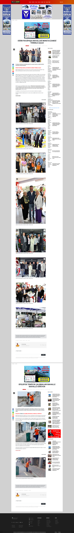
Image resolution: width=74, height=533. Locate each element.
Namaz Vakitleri (49, 521)
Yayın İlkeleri (13, 526)
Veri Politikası (13, 527)
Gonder (43, 354)
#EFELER (30, 490)
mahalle (21, 82)
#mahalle (20, 340)
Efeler (17, 415)
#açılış (26, 340)
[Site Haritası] (21, 522)
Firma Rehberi (48, 525)
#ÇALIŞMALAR (26, 490)
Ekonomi (39, 522)
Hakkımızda (13, 525)
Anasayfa (13, 20)
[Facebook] (12, 522)
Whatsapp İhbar (21, 526)
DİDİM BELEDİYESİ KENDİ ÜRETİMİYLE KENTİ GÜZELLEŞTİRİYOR (55, 56)
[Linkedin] (18, 522)
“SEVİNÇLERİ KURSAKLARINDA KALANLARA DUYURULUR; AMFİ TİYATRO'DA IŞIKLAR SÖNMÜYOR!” (56, 115)
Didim (16, 69)
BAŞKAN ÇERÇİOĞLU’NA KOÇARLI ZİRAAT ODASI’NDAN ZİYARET (56, 139)
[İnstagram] (15, 522)
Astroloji (56, 523)
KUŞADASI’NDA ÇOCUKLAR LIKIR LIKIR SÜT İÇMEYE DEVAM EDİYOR (56, 164)
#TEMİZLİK (17, 490)
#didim (29, 340)
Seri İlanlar (48, 524)
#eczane (23, 340)
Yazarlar (31, 521)
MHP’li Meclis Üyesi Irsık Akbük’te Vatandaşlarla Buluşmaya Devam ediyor (55, 61)
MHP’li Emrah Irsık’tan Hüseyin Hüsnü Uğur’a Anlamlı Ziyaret (56, 157)
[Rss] (19, 522)
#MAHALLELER (21, 490)
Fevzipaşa (19, 69)
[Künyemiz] (29, 524)
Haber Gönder (20, 527)
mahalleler (37, 419)
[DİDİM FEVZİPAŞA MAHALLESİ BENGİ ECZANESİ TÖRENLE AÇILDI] (31, 112)
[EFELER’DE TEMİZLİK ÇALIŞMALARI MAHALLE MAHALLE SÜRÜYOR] (31, 467)
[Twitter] (13, 522)
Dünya (38, 521)
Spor (38, 524)
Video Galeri (32, 519)
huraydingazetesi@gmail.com (25, 345)
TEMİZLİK (22, 413)
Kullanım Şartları (21, 525)
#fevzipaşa (17, 340)
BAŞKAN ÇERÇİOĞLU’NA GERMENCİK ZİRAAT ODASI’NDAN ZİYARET (55, 145)
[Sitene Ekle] (22, 522)
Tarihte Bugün (48, 522)
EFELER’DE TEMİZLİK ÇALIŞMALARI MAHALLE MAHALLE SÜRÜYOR (55, 133)
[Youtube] (16, 522)
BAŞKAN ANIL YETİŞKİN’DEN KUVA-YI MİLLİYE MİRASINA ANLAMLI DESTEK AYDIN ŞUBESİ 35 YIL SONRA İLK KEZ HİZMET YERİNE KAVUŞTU (56, 52)
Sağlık (38, 523)
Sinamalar (48, 523)
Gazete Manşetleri (49, 526)
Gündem (16, 20)
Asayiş (38, 525)
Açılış (16, 74)
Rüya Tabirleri (57, 522)
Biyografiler (56, 521)
